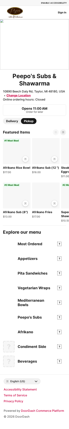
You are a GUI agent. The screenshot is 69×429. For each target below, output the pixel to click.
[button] (16, 157)
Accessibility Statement (20, 389)
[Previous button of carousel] (56, 132)
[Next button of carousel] (63, 132)
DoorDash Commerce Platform (42, 410)
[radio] (12, 121)
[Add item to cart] (25, 159)
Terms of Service (15, 395)
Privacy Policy (13, 401)
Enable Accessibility (54, 2)
